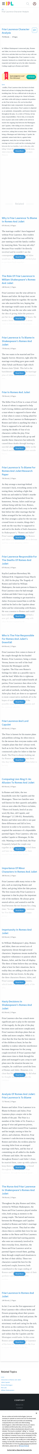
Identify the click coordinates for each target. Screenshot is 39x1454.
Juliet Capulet (5, 1382)
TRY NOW (31, 77)
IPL (3, 10)
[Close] (36, 1413)
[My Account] (35, 4)
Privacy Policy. (24, 1446)
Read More (19, 257)
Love (2, 1377)
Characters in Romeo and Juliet (11, 1380)
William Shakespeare (7, 1390)
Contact (19, 1408)
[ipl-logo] (10, 5)
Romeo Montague (6, 1385)
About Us (19, 1405)
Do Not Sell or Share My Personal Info (19, 1450)
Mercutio (4, 1388)
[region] (19, 1432)
